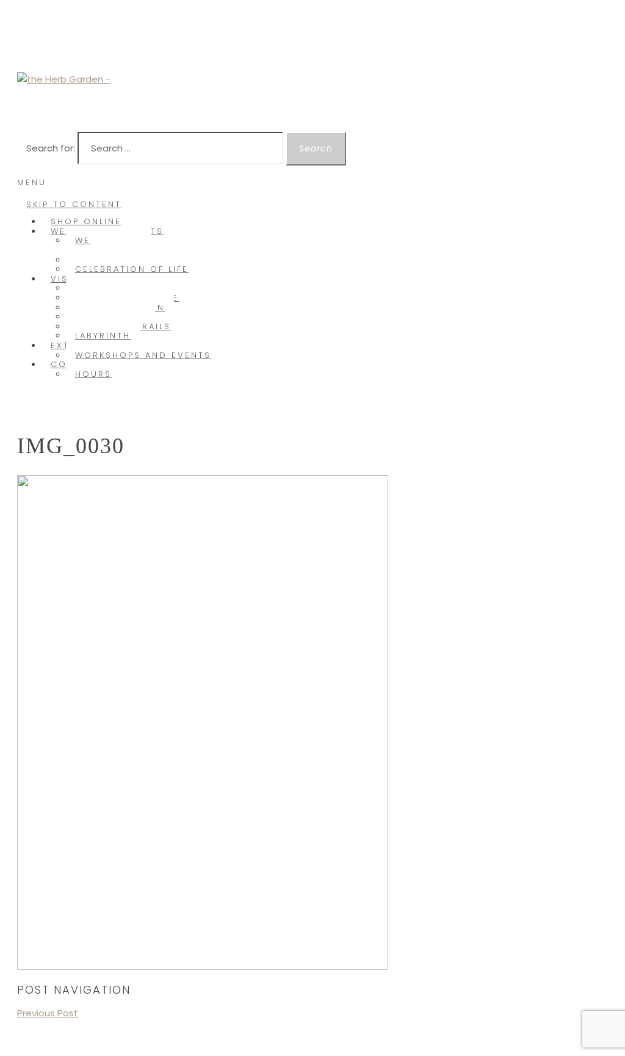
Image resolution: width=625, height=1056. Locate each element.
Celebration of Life (132, 269)
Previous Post (47, 1013)
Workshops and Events (143, 355)
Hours (93, 374)
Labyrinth (103, 335)
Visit (64, 279)
